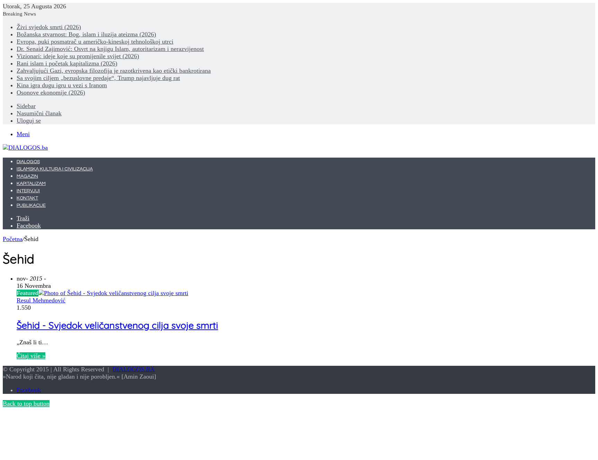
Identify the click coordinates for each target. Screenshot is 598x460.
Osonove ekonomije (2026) (51, 92)
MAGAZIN (27, 176)
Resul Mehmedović (41, 300)
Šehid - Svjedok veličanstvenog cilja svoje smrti (117, 325)
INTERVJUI (28, 190)
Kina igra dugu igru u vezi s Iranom (62, 85)
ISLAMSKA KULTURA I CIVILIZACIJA (55, 169)
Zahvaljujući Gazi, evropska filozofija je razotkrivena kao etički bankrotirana (114, 70)
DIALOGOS (28, 161)
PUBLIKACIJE (31, 205)
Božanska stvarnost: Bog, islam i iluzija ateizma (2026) (86, 34)
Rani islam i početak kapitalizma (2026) (67, 63)
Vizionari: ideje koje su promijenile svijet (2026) (78, 56)
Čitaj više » (31, 355)
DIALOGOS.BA (133, 369)
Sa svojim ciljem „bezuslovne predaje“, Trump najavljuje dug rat (98, 77)
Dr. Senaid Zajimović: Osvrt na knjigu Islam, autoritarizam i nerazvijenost (110, 48)
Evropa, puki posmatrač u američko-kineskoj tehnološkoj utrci (95, 41)
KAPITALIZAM (31, 183)
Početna (12, 239)
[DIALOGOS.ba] (25, 147)
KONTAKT (27, 198)
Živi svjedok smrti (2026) (49, 27)
